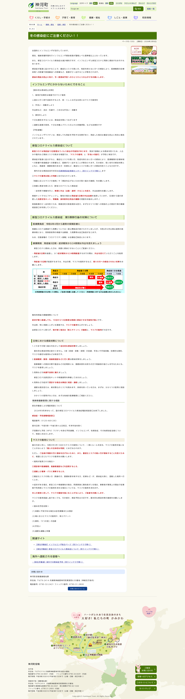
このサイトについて (145, 682)
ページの (149, 612)
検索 (139, 9)
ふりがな (119, 3)
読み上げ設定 (151, 3)
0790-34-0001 (42, 674)
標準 (90, 3)
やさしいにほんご (130, 3)
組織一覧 (151, 9)
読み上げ (142, 3)
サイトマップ (145, 688)
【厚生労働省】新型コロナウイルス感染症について (68, 549)
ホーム (39, 24)
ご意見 (147, 669)
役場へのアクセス (145, 676)
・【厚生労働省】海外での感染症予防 (58, 562)
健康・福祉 (50, 24)
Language (74, 3)
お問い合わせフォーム (77, 588)
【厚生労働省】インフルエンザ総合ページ (64, 544)
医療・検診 (61, 24)
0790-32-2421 (52, 686)
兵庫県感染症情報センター (80, 171)
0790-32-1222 (72, 686)
